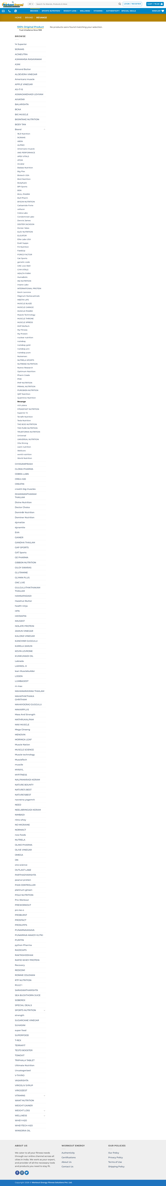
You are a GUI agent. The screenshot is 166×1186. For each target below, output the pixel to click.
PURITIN (19, 940)
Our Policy (113, 1153)
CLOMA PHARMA (24, 469)
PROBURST (21, 915)
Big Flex (21, 171)
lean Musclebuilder (25, 671)
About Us (66, 1162)
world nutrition (24, 454)
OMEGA (19, 855)
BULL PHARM (23, 194)
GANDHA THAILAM (25, 542)
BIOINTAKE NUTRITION (27, 119)
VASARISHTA (21, 1080)
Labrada (19, 661)
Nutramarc (22, 356)
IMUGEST (20, 621)
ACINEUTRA (21, 54)
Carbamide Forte (25, 205)
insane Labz (22, 285)
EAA (17, 532)
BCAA (18, 109)
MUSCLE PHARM (25, 311)
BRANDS (34, 11)
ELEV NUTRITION (25, 232)
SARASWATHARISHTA (26, 990)
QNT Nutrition (23, 394)
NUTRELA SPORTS (25, 360)
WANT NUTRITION (24, 1100)
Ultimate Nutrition (24, 1065)
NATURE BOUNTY (24, 785)
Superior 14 (22, 413)
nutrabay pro (23, 349)
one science (21, 865)
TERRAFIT (20, 1045)
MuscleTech (21, 759)
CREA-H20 (20, 479)
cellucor (21, 209)
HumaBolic (22, 277)
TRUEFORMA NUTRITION (28, 432)
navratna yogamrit (25, 799)
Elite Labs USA (24, 239)
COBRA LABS (22, 474)
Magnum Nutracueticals (28, 296)
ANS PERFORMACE (26, 152)
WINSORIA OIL (22, 1130)
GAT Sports (20, 552)
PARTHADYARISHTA (25, 875)
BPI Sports (22, 186)
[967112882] (16, 11)
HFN (17, 611)
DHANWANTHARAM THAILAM (25, 496)
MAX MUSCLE (22, 724)
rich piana (22, 405)
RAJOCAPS (21, 950)
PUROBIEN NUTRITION (27, 390)
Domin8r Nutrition (24, 512)
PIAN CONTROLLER (25, 885)
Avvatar (20, 164)
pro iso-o (19, 910)
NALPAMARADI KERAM (27, 779)
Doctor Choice (22, 507)
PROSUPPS (21, 925)
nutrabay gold (23, 345)
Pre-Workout (22, 900)
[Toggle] (44, 129)
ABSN (20, 141)
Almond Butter (23, 69)
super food (20, 1030)
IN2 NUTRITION (24, 281)
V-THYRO (19, 1075)
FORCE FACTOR (24, 254)
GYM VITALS (22, 269)
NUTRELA (20, 840)
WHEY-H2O (21, 1120)
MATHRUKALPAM (24, 719)
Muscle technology (25, 754)
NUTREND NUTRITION (27, 364)
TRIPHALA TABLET (24, 1060)
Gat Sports (22, 258)
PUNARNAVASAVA (24, 930)
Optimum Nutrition (26, 371)
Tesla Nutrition (24, 420)
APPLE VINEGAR (24, 84)
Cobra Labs (22, 213)
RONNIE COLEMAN (25, 975)
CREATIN (19, 484)
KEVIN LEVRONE (24, 651)
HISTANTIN (20, 616)
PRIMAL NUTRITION (26, 386)
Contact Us (67, 1166)
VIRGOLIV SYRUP (24, 1085)
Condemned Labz (25, 217)
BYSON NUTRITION (26, 202)
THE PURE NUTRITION (27, 428)
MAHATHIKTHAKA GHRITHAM (24, 698)
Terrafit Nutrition (25, 417)
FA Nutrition (23, 247)
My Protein (22, 334)
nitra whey (20, 820)
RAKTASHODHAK (24, 955)
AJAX (17, 64)
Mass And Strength (25, 714)
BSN (19, 190)
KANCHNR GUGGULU (26, 641)
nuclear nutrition (25, 337)
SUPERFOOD (22, 1035)
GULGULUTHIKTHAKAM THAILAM (27, 589)
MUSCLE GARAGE (25, 307)
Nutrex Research (25, 368)
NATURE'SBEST (23, 795)
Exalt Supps (22, 243)
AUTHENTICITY (113, 11)
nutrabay (21, 341)
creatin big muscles (25, 489)
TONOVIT (19, 1055)
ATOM (20, 160)
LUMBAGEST (21, 681)
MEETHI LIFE (23, 300)
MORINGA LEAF (23, 739)
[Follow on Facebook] (17, 1173)
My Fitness (22, 330)
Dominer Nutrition (24, 517)
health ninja (21, 606)
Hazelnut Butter (23, 601)
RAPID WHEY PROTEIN (27, 960)
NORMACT (20, 830)
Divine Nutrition (23, 502)
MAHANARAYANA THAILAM (29, 691)
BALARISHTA (22, 104)
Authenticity (68, 1153)
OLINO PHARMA (23, 845)
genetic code (23, 262)
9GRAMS (19, 49)
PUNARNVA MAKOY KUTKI (29, 935)
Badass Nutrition (25, 167)
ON (16, 860)
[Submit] (119, 4)
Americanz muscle (24, 79)
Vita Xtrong (22, 443)
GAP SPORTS (22, 547)
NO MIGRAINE (22, 825)
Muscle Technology (26, 315)
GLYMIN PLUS (22, 577)
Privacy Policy (115, 1157)
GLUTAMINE (21, 572)
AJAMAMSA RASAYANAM (28, 59)
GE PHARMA (21, 557)
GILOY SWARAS (23, 567)
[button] (132, 4)
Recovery (20, 965)
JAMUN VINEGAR (24, 631)
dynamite (20, 527)
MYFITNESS (21, 775)
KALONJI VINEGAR (25, 636)
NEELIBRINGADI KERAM (28, 810)
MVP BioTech (23, 326)
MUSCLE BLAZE (24, 303)
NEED (18, 805)
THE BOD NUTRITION (27, 424)
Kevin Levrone (24, 292)
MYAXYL (19, 769)
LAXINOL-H (21, 666)
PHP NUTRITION (24, 383)
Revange (21, 401)
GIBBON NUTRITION (25, 562)
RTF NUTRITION (23, 980)
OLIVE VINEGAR (23, 850)
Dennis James (24, 220)
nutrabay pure (24, 352)
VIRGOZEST (21, 1090)
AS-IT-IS (19, 89)
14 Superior (21, 44)
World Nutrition (24, 458)
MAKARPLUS (22, 709)
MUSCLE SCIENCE (24, 749)
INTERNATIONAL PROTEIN (29, 288)
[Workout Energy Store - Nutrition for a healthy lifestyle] (12, 4)
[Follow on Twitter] (27, 1173)
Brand (29, 17)
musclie (19, 764)
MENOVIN (20, 734)
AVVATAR (20, 99)
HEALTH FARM (24, 273)
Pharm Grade (23, 375)
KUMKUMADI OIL (24, 656)
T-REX (18, 1040)
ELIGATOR (22, 235)
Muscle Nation (22, 744)
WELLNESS (85, 11)
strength (19, 1015)
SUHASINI (20, 1025)
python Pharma (23, 945)
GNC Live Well (23, 266)
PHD (19, 379)
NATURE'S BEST (23, 789)
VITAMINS (98, 11)
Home (18, 17)
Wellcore (21, 450)
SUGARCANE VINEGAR (27, 1020)
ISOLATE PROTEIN (24, 626)
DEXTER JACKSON (25, 224)
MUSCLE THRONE (25, 318)
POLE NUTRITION (24, 895)
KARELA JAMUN (23, 646)
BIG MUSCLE (21, 114)
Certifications (69, 1157)
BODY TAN (20, 124)
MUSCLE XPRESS (25, 322)
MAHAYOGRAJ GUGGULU (28, 704)
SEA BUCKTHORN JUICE (27, 995)
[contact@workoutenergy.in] (3, 11)
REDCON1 (20, 970)
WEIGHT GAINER (24, 1105)
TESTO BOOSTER (24, 1050)
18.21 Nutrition (23, 134)
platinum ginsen (23, 890)
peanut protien (23, 880)
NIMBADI (20, 815)
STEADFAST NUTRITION (28, 409)
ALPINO (21, 145)
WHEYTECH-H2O (24, 1125)
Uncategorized (23, 1070)
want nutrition (24, 447)
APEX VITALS (23, 156)
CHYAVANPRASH (24, 464)
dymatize (20, 522)
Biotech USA (23, 175)
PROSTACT (20, 920)
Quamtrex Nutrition (26, 398)
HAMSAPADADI (23, 596)
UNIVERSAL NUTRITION (28, 439)
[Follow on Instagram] (22, 1173)
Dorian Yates (23, 228)
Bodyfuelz (22, 183)
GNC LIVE (20, 582)
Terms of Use (115, 1162)
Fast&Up (21, 250)
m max (18, 686)
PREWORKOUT (23, 905)
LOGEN (19, 676)
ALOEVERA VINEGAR (26, 74)
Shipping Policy (116, 1166)
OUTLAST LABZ (23, 870)
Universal (21, 435)
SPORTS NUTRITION (51, 11)
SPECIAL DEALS (128, 11)
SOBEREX (20, 1000)
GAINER (19, 537)
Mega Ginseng (22, 729)
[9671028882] (9, 11)
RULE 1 (18, 985)
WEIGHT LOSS (69, 11)
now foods (20, 835)
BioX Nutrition (24, 179)
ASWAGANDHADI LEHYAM (29, 94)
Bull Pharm (22, 198)
